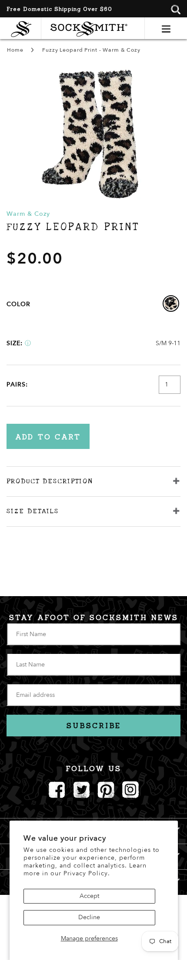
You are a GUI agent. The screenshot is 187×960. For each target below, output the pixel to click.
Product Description (50, 481)
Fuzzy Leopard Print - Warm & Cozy (91, 49)
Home (15, 49)
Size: (15, 343)
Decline (89, 917)
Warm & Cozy (28, 214)
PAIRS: (17, 384)
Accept (89, 896)
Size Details (33, 511)
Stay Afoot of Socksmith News (93, 617)
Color (18, 304)
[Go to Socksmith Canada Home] (23, 28)
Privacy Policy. (86, 873)
